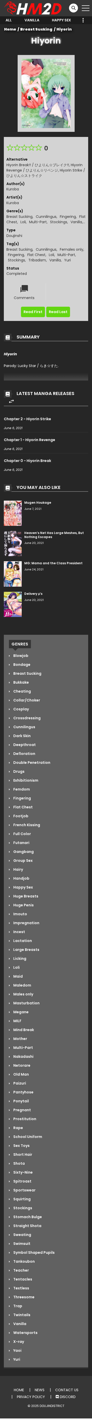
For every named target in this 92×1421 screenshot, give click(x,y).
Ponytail (21, 1101)
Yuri (67, 260)
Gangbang (23, 851)
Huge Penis (23, 905)
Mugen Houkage (37, 502)
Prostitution (24, 1118)
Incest (19, 931)
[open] (85, 8)
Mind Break (23, 1029)
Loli (23, 221)
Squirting (22, 1199)
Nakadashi (23, 1056)
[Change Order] (11, 401)
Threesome (23, 1297)
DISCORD (67, 1396)
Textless (21, 1288)
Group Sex (23, 860)
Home (10, 29)
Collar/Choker (26, 700)
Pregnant (22, 1110)
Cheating (22, 691)
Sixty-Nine (23, 1172)
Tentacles (22, 1279)
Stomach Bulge (27, 1216)
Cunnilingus (46, 216)
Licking (19, 958)
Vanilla (32, 20)
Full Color (22, 833)
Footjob (20, 816)
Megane (21, 1012)
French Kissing (26, 824)
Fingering (68, 216)
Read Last (58, 311)
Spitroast (22, 1181)
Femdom (21, 789)
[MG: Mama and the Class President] (13, 573)
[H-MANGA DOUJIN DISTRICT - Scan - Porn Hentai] (33, 7)
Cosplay (21, 709)
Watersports (25, 1332)
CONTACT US (66, 1389)
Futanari (21, 842)
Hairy (18, 869)
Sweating (22, 1234)
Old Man (21, 1074)
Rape (18, 1127)
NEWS (39, 1389)
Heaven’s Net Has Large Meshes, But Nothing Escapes (54, 535)
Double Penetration (31, 762)
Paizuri (19, 1083)
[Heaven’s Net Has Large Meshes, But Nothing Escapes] (13, 543)
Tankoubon (24, 1261)
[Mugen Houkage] (13, 512)
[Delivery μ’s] (13, 604)
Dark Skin (22, 735)
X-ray (18, 1341)
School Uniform (27, 1136)
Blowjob (20, 655)
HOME (19, 1389)
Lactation (22, 940)
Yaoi (17, 1350)
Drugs (19, 771)
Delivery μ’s (33, 594)
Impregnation (26, 922)
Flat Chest (36, 254)
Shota (19, 1163)
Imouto (20, 914)
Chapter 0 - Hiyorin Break (27, 460)
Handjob (21, 878)
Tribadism (37, 260)
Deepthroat (24, 744)
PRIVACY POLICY (31, 1396)
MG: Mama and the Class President (53, 563)
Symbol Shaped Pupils (34, 1252)
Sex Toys (21, 1145)
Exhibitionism (25, 780)
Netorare (21, 1065)
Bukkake (21, 682)
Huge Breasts (25, 896)
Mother (20, 1038)
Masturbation (26, 1003)
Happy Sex (61, 20)
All (9, 20)
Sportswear (24, 1190)
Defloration (24, 753)
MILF (17, 1020)
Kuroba (12, 189)
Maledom (22, 985)
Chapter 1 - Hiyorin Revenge (29, 439)
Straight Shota (27, 1225)
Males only (23, 994)
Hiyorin (64, 29)
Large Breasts (26, 949)
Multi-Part (38, 221)
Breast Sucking (36, 29)
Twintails (21, 1314)
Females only (71, 249)
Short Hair (22, 1154)
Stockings (58, 221)
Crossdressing (27, 718)
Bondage (21, 664)
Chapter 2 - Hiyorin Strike (27, 418)
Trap (17, 1306)
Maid (18, 976)
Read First (33, 311)
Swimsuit (21, 1243)
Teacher (21, 1270)
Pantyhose (23, 1092)
